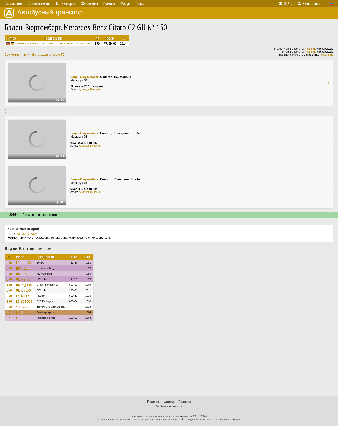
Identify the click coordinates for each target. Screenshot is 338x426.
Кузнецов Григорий (89, 89)
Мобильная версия (169, 406)
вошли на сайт (27, 234)
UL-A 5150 (23, 290)
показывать (326, 54)
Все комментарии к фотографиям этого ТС (35, 54)
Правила (184, 401)
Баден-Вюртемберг (27, 43)
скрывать (310, 48)
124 (9, 312)
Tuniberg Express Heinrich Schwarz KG (67, 43)
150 (9, 262)
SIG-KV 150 (24, 306)
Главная (153, 401)
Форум (169, 401)
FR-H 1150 (23, 262)
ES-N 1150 (23, 295)
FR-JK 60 (22, 312)
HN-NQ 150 (24, 284)
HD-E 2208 (24, 268)
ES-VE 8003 (24, 301)
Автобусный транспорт (51, 12)
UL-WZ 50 (23, 279)
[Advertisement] (169, 360)
